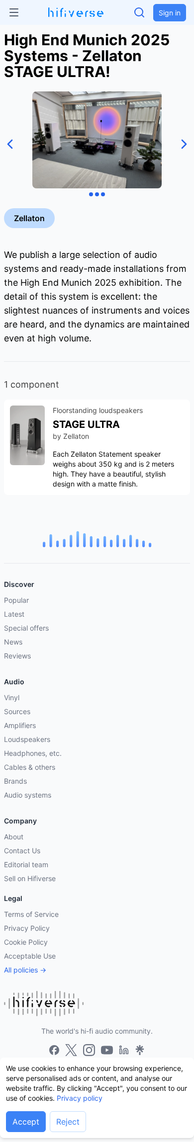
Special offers (26, 628)
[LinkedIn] (124, 1050)
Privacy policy (79, 1098)
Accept (25, 1122)
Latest (14, 614)
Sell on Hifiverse (30, 878)
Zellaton (29, 218)
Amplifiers (20, 725)
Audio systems (27, 795)
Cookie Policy (26, 942)
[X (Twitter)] (71, 1050)
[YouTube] (107, 1050)
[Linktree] (140, 1050)
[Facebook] (54, 1050)
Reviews (17, 656)
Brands (15, 781)
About (13, 836)
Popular (16, 600)
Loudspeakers (27, 739)
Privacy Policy (27, 928)
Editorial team (26, 864)
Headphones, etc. (33, 753)
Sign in (170, 12)
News (13, 642)
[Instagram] (89, 1050)
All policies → (25, 970)
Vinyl (11, 697)
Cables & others (29, 767)
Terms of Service (31, 914)
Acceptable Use (30, 956)
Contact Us (22, 850)
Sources (17, 711)
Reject (68, 1122)
